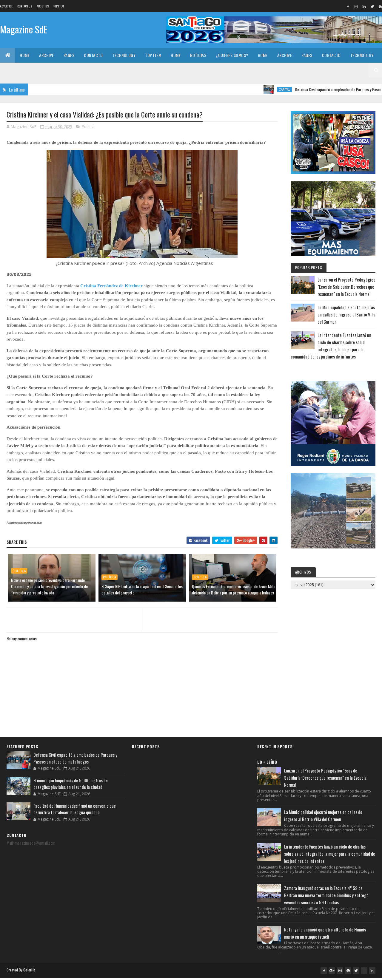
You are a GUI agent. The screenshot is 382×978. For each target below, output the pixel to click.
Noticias (198, 55)
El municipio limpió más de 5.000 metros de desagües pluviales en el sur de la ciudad (70, 783)
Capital (261, 89)
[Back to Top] (372, 970)
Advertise (6, 6)
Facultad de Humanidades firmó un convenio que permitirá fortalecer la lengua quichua (74, 809)
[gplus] (332, 970)
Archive (46, 55)
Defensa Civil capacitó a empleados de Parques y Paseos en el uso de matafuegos (75, 758)
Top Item (58, 6)
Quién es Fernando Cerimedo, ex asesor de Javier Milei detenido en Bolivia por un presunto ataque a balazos (233, 589)
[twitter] (372, 6)
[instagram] (356, 6)
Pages (69, 55)
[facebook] (348, 6)
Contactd (93, 55)
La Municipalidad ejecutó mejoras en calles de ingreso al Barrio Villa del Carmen (346, 314)
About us (43, 6)
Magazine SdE (23, 29)
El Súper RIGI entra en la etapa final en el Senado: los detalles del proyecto (142, 589)
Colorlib (29, 969)
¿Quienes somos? (232, 55)
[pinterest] (348, 970)
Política (88, 126)
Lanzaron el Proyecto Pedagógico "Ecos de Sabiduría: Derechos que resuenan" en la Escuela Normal (346, 286)
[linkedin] (364, 6)
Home (25, 55)
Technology (123, 55)
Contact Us (24, 6)
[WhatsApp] (364, 970)
